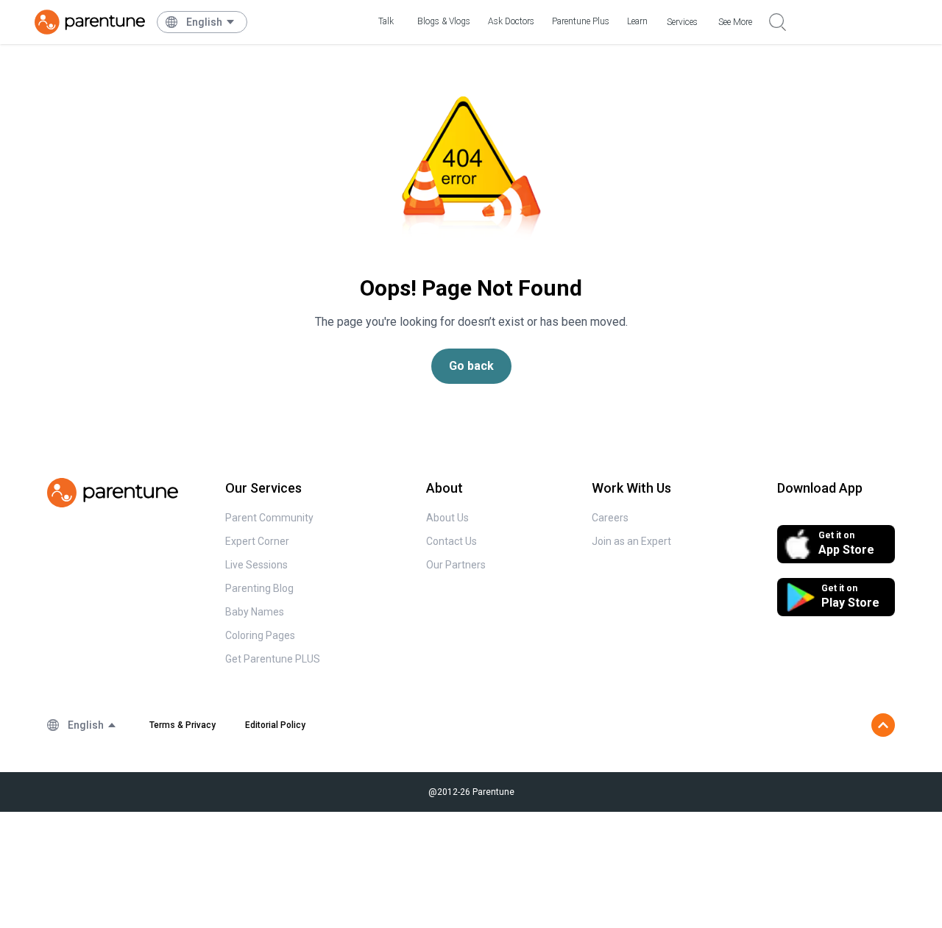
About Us (447, 518)
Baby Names (254, 612)
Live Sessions (256, 565)
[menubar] (210, 22)
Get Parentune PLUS (272, 659)
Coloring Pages (260, 635)
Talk (386, 21)
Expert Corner (257, 541)
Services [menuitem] (682, 22)
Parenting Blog (259, 588)
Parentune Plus (580, 21)
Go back (471, 366)
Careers (610, 518)
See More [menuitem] (735, 22)
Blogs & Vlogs (443, 21)
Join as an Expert (631, 541)
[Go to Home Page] (90, 22)
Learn (637, 21)
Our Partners (456, 565)
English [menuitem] (204, 22)
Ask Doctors (511, 21)
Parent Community (269, 518)
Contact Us (451, 541)
